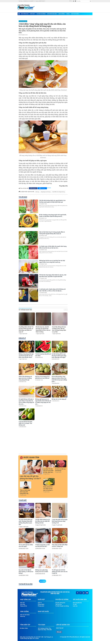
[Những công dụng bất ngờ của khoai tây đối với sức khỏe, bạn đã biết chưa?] (26, 346)
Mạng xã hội (23, 606)
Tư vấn (75, 604)
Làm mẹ (75, 606)
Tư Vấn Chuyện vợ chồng (62, 606)
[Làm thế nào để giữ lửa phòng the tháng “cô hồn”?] (31, 467)
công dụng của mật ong (45, 191)
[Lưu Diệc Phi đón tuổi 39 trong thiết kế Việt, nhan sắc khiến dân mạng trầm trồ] (49, 463)
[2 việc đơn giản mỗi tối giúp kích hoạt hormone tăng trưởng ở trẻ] (59, 510)
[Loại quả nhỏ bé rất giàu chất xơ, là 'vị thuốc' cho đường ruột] (26, 414)
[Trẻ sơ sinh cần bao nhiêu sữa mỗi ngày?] (26, 535)
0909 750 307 (59, 628)
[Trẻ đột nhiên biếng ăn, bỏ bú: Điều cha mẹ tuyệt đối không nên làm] (43, 510)
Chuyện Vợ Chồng (41, 13)
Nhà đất (22, 602)
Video (67, 13)
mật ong (37, 191)
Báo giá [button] (59, 632)
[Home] (19, 13)
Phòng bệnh (41, 604)
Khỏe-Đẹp (32, 13)
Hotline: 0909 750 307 (40, 1)
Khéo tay (22, 616)
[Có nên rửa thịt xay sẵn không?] (60, 463)
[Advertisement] (43, 442)
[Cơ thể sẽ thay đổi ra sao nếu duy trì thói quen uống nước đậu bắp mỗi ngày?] (59, 346)
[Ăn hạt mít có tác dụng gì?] (59, 392)
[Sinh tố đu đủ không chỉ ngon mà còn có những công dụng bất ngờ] (26, 369)
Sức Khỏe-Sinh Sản (51, 13)
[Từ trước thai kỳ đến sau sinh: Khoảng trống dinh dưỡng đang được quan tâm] (26, 510)
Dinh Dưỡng (61, 13)
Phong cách (41, 606)
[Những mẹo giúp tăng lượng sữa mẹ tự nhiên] (43, 560)
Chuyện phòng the (60, 602)
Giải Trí (40, 602)
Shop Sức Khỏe (74, 13)
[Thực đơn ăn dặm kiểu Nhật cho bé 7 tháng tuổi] (59, 535)
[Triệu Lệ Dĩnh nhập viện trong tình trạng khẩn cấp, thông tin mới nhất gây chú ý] (25, 485)
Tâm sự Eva (58, 604)
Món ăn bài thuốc (23, 21)
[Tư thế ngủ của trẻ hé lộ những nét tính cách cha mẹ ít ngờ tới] (59, 560)
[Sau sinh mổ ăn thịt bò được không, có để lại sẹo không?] (26, 560)
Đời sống (22, 604)
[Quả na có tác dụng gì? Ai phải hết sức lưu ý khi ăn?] (43, 369)
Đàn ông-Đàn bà (77, 602)
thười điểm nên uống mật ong (58, 191)
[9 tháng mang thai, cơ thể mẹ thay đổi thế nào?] (43, 535)
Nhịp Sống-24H (24, 13)
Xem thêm (42, 581)
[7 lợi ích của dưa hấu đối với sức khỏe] (43, 346)
